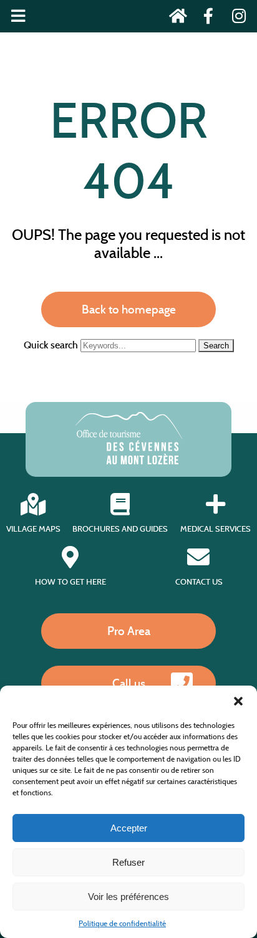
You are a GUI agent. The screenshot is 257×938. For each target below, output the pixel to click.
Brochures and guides (120, 529)
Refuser (128, 862)
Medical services (215, 529)
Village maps (33, 529)
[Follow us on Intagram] (235, 18)
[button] (238, 701)
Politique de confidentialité (122, 923)
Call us (128, 683)
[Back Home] (174, 18)
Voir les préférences (128, 896)
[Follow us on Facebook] (205, 18)
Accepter (128, 828)
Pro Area (128, 630)
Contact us (199, 581)
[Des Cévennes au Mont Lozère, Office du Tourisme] (128, 461)
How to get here (70, 581)
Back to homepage (129, 309)
